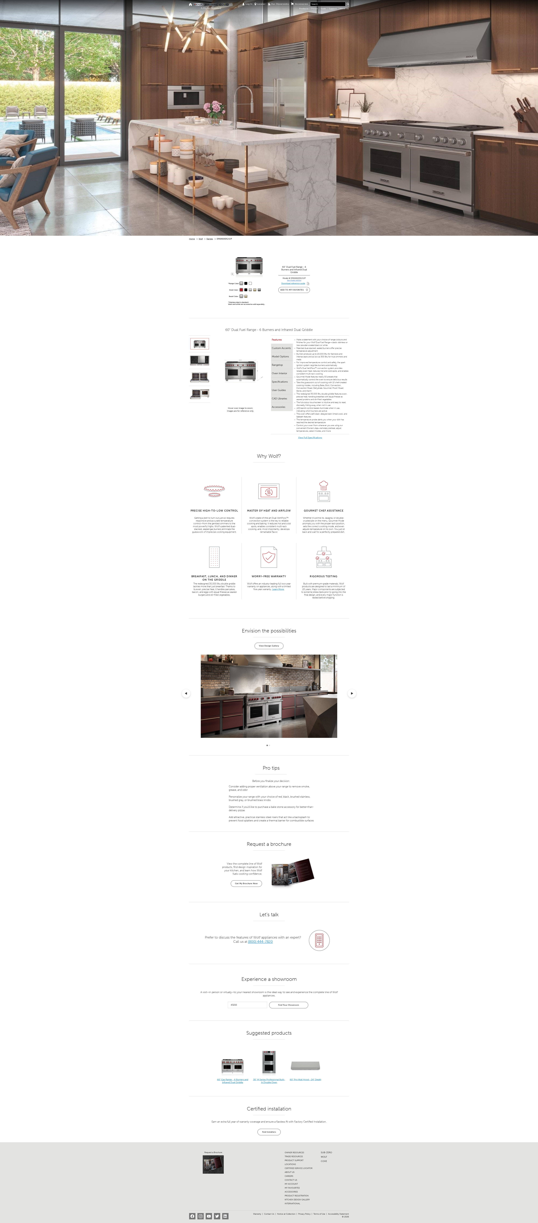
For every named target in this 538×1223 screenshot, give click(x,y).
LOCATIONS (290, 1164)
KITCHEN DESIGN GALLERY (297, 1199)
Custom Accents (281, 348)
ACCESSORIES (291, 1192)
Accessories (278, 407)
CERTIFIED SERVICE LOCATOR (298, 1168)
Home (192, 239)
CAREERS (289, 1176)
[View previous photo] (186, 694)
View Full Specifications (310, 437)
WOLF (324, 1156)
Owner (314, 8)
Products (304, 8)
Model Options (280, 356)
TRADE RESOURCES (294, 1156)
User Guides (279, 390)
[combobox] (327, 4)
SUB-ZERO (326, 1152)
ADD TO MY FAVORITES (292, 290)
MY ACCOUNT (291, 1184)
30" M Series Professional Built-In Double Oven (269, 1081)
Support (333, 8)
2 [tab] (269, 745)
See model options (294, 280)
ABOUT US (289, 1172)
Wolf (201, 239)
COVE (324, 1161)
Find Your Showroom (288, 1005)
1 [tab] (267, 745)
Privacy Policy (304, 1214)
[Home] (190, 4)
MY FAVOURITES (292, 1188)
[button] (347, 4)
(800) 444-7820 (260, 941)
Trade (323, 8)
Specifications (280, 381)
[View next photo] (352, 694)
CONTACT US (291, 1180)
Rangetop (277, 364)
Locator (261, 4)
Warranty (257, 1214)
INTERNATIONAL (292, 1203)
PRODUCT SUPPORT (294, 1160)
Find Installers (269, 1132)
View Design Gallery (269, 646)
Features (277, 339)
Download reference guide (293, 283)
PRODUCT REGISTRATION (297, 1196)
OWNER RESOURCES (294, 1152)
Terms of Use (319, 1214)
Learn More (278, 589)
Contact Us (269, 1214)
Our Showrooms (280, 4)
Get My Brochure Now (246, 883)
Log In (249, 4)
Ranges (210, 239)
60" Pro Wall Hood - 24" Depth (305, 1079)
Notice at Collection (286, 1214)
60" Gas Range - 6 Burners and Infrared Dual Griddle (232, 1081)
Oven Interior (279, 373)
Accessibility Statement (338, 1214)
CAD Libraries (279, 398)
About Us (344, 8)
